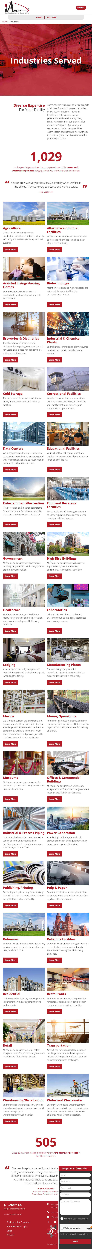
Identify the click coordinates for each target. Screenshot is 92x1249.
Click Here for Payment (18, 1222)
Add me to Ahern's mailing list (76, 1219)
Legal (9, 1230)
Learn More (10, 249)
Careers (39, 17)
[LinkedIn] (56, 1221)
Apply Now (51, 17)
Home (4, 22)
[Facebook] (49, 1221)
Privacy (10, 1235)
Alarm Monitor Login (17, 1226)
